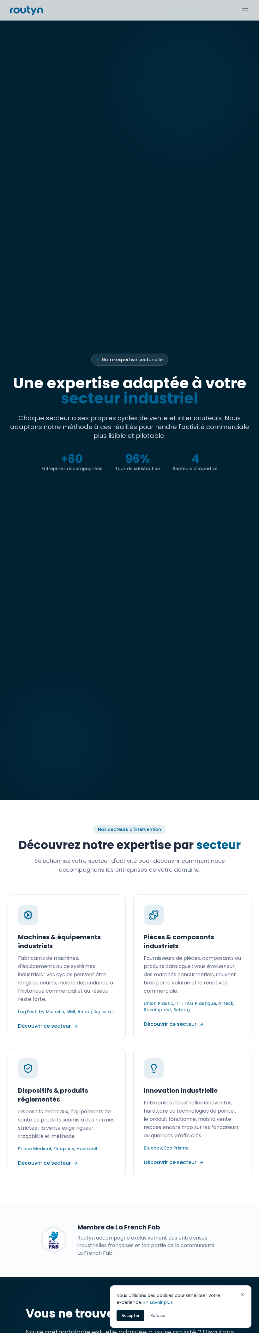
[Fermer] (242, 1294)
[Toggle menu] (245, 10)
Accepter (130, 1315)
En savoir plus (158, 1302)
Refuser (158, 1315)
